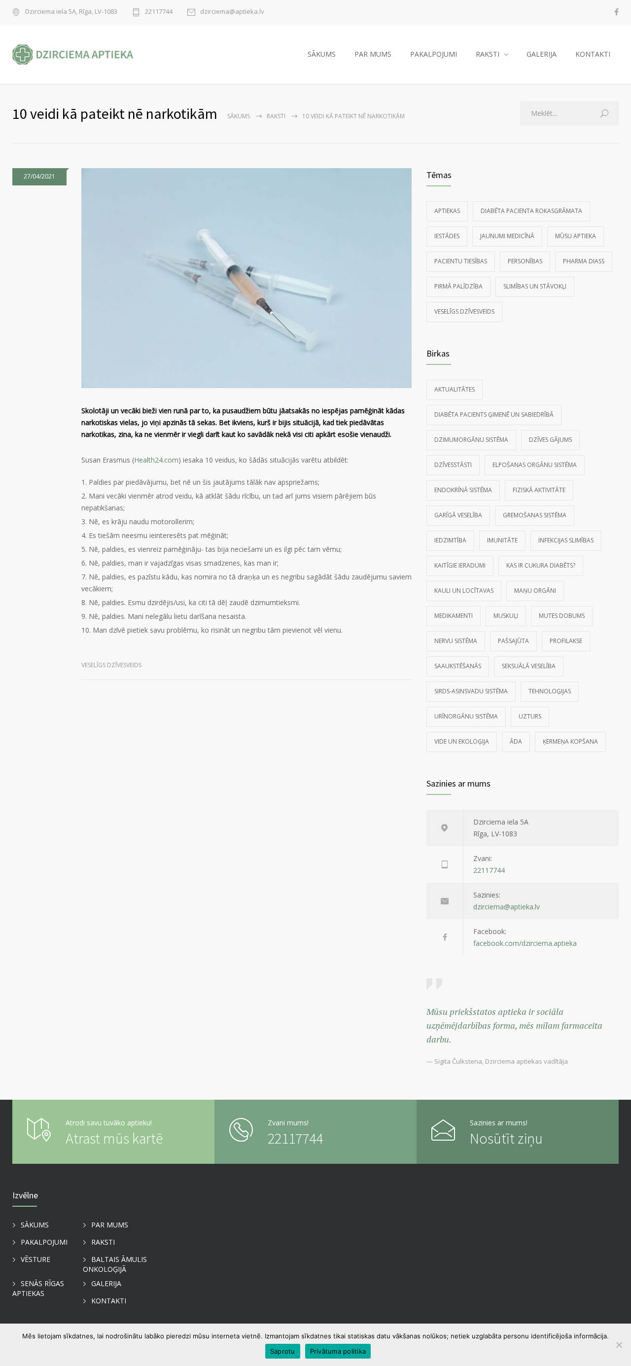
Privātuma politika (338, 1351)
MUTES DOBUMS (562, 615)
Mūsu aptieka (575, 236)
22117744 (159, 12)
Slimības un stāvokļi (534, 286)
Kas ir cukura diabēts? (540, 565)
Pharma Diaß (583, 261)
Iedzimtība (450, 540)
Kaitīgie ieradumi (460, 565)
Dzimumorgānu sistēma (471, 439)
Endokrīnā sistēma (463, 490)
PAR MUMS (372, 54)
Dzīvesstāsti (453, 465)
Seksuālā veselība (529, 666)
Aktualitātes (454, 389)
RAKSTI (487, 54)
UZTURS (530, 716)
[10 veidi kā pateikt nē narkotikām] (246, 278)
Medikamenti (453, 615)
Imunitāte (502, 540)
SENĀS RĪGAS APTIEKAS (38, 1288)
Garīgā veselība (458, 515)
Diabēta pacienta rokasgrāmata (531, 211)
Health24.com (156, 460)
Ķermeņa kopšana (570, 741)
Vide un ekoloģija (461, 741)
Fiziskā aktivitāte (539, 490)
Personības (525, 261)
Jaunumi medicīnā (507, 236)
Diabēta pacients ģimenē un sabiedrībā (494, 414)
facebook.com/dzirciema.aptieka (525, 943)
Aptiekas (447, 211)
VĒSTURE (35, 1259)
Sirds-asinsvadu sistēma (471, 691)
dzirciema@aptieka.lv (232, 12)
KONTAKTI (592, 54)
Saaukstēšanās (457, 666)
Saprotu (282, 1351)
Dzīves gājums (550, 439)
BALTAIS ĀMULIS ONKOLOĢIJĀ (115, 1264)
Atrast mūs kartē (114, 1138)
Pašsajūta (513, 641)
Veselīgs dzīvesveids (111, 665)
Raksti (276, 116)
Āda (516, 741)
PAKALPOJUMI (433, 54)
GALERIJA (541, 54)
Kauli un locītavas (463, 590)
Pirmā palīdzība (458, 286)
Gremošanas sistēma (534, 515)
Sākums (238, 116)
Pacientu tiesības (460, 261)
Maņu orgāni (535, 590)
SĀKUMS (322, 54)
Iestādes (446, 236)
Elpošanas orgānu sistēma (534, 465)
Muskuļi (505, 615)
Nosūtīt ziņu (506, 1138)
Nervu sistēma (455, 641)
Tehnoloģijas (549, 691)
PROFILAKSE (566, 641)
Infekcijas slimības (566, 540)
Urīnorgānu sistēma (466, 716)
